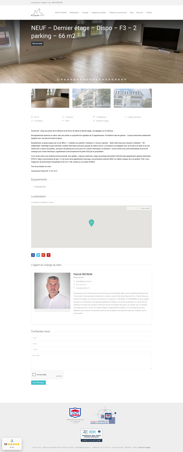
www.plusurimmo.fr (82, 288)
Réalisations (74, 13)
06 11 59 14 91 (106, 447)
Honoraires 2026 (118, 447)
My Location (145, 208)
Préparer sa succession (118, 13)
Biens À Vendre (61, 13)
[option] (91, 51)
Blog (131, 13)
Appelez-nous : (52, 2)
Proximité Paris (40, 187)
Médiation (128, 447)
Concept (85, 13)
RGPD (135, 447)
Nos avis (140, 13)
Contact (149, 13)
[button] (91, 223)
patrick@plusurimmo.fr (84, 281)
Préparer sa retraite (99, 13)
